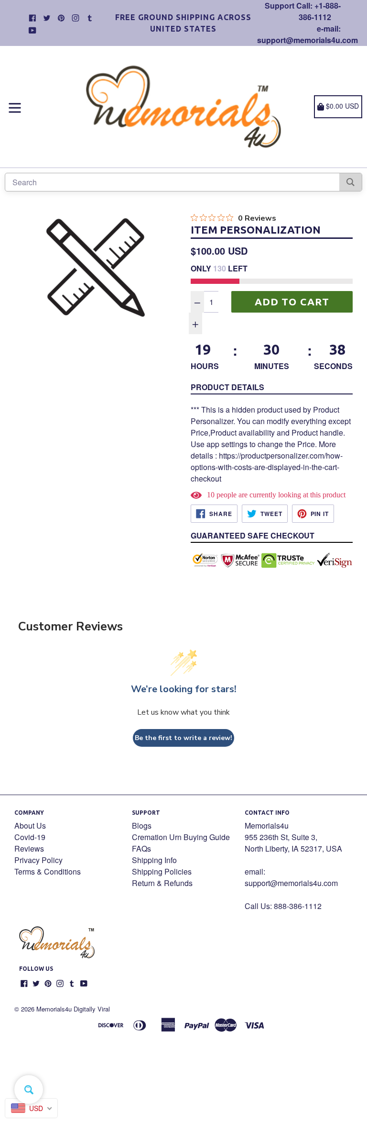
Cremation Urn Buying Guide (181, 836)
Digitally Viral (92, 1008)
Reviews (29, 848)
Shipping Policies (162, 871)
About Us (30, 825)
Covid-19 (29, 836)
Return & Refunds (162, 882)
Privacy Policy (38, 859)
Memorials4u (54, 1008)
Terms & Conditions (47, 871)
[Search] (350, 182)
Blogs (141, 825)
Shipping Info (154, 859)
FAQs (141, 848)
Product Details (227, 387)
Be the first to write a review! (183, 737)
